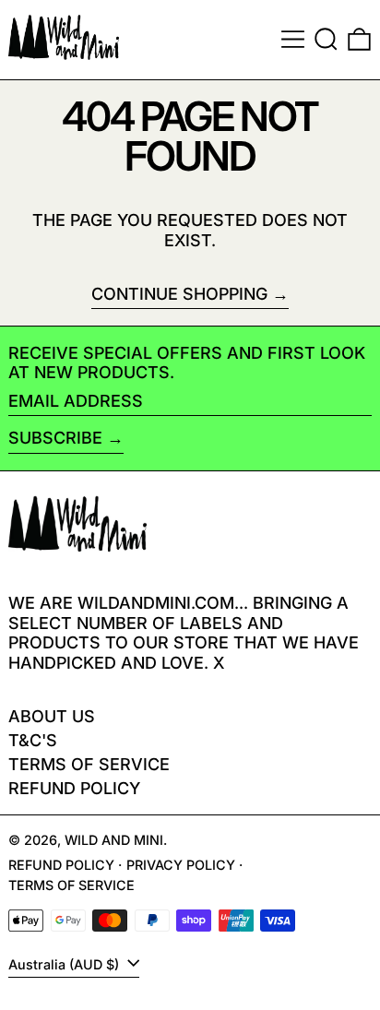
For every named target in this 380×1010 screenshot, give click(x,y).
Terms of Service (89, 764)
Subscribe (55, 437)
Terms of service (71, 885)
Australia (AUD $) (65, 964)
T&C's (32, 740)
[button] (326, 39)
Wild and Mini (114, 840)
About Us (51, 716)
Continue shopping (179, 293)
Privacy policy (180, 865)
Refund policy (74, 788)
